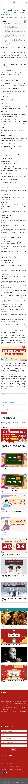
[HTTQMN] (14, 2)
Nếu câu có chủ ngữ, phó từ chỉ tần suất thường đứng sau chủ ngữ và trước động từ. (15, 33)
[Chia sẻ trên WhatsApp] (2, 418)
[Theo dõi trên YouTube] (7, 772)
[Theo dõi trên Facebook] (2, 772)
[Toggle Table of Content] (24, 21)
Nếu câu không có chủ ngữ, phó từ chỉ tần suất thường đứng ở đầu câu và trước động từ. (14, 36)
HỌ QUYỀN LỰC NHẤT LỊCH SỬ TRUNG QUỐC (11, 626)
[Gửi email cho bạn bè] (9, 418)
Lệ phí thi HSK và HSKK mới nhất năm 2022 (10, 644)
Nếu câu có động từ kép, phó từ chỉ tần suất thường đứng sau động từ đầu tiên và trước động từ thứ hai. (15, 38)
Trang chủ (3, 9)
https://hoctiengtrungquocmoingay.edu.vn (12, 769)
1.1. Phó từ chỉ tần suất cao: (9, 26)
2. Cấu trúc (6, 30)
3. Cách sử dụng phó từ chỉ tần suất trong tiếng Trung (15, 31)
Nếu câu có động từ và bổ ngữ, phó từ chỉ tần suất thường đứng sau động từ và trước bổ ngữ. (15, 41)
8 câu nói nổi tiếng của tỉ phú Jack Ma (9, 662)
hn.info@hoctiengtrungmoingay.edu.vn (12, 766)
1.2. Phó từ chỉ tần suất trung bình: (11, 27)
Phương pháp (10, 9)
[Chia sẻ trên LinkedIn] (14, 418)
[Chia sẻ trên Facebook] (4, 418)
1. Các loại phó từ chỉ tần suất (10, 24)
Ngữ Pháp (9, 423)
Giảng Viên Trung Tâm (20, 17)
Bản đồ (6, 699)
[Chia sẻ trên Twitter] (7, 418)
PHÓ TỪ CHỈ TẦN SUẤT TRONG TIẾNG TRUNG (12, 23)
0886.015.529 (10, 760)
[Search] (26, 2)
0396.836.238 (9, 763)
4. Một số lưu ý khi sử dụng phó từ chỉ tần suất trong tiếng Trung (14, 44)
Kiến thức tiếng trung (21, 9)
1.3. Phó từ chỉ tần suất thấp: (10, 28)
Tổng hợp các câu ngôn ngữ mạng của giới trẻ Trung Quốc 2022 (13, 681)
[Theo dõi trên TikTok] (4, 772)
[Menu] (2, 2)
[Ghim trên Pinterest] (11, 418)
